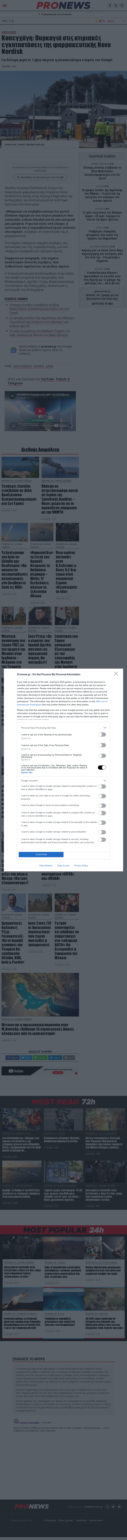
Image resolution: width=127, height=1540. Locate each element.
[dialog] (63, 770)
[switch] (102, 734)
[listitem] (63, 727)
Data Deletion (46, 865)
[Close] (117, 675)
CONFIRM (41, 854)
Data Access (63, 865)
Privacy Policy (81, 865)
